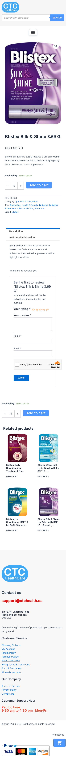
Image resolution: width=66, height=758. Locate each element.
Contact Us (8, 693)
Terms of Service (11, 686)
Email (17, 348)
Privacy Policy (9, 689)
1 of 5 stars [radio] (33, 310)
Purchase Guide (10, 656)
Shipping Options (11, 645)
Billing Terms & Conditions (16, 664)
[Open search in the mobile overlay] (33, 17)
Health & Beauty (30, 205)
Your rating (22, 308)
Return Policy (9, 652)
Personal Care (26, 208)
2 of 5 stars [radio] (37, 310)
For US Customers (12, 668)
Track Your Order (11, 660)
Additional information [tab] (22, 237)
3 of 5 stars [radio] (40, 310)
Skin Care (39, 208)
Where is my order (11, 672)
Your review (23, 315)
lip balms (43, 205)
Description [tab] (16, 231)
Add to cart (39, 185)
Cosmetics (15, 205)
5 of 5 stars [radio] (47, 310)
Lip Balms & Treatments (26, 201)
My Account (8, 649)
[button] (33, 32)
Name (17, 335)
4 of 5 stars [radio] (43, 310)
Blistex (15, 212)
